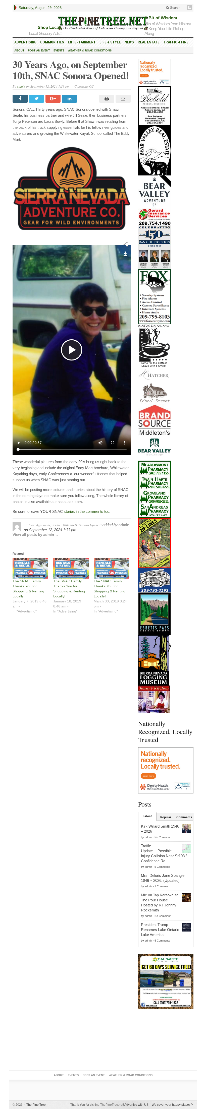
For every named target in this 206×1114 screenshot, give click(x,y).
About (19, 50)
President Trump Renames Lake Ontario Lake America (160, 929)
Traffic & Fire (175, 42)
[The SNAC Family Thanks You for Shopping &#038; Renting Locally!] (30, 568)
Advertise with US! (136, 1104)
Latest (147, 816)
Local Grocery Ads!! (45, 33)
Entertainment (82, 42)
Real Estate (149, 42)
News (129, 42)
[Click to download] (125, 253)
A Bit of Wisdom (160, 18)
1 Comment (161, 886)
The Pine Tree (35, 1104)
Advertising (25, 42)
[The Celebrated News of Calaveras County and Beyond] (103, 23)
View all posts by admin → (36, 534)
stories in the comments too (86, 511)
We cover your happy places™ (172, 1104)
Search (174, 8)
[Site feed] (189, 8)
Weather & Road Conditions (90, 50)
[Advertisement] (165, 1041)
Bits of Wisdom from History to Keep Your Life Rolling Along (167, 29)
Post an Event (39, 50)
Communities (52, 42)
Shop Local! (50, 27)
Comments (184, 817)
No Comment (162, 837)
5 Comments (162, 866)
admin (21, 86)
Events (59, 50)
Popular (165, 817)
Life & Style (110, 42)
